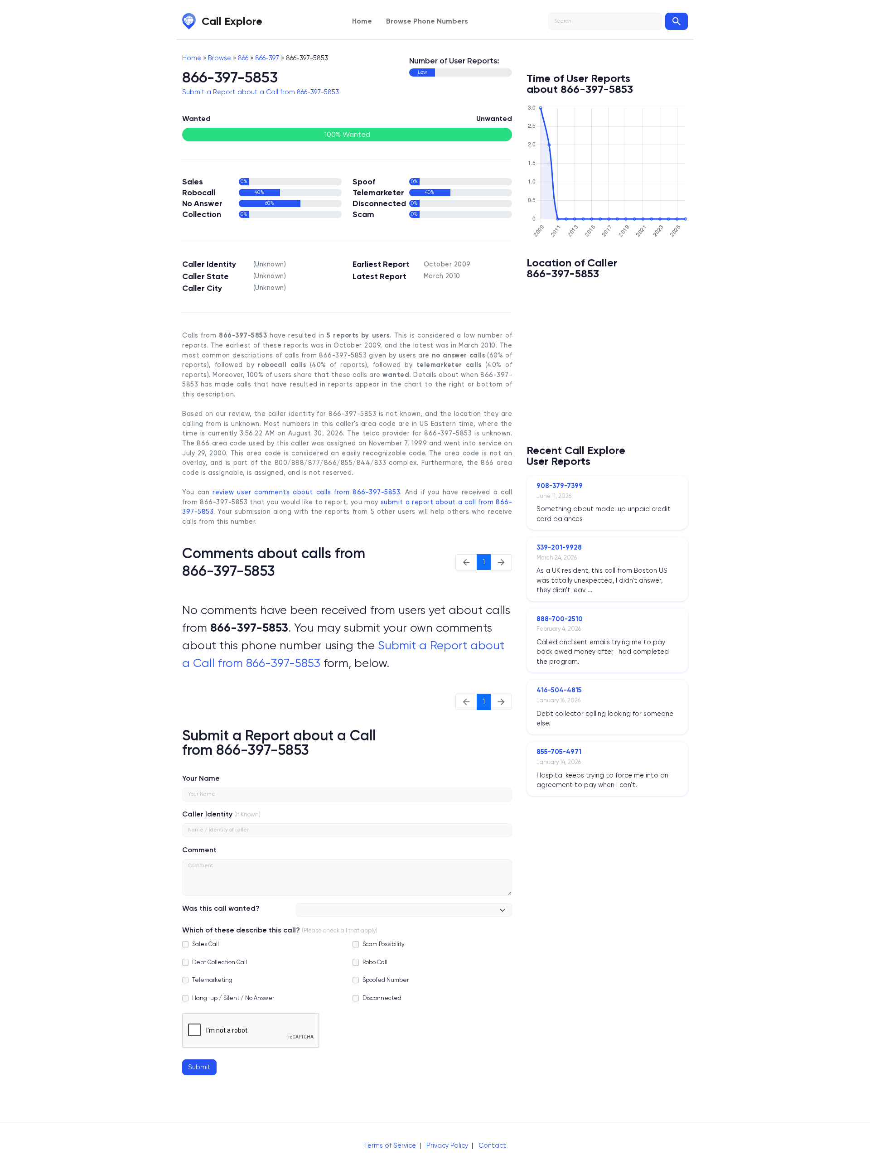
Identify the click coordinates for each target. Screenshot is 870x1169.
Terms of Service (390, 1145)
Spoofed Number (385, 979)
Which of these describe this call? (241, 930)
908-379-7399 (559, 486)
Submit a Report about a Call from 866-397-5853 (260, 92)
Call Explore (232, 21)
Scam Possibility (383, 944)
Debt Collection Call (219, 962)
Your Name (201, 778)
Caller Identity (207, 814)
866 (243, 58)
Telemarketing (212, 979)
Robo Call (374, 962)
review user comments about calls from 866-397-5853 (306, 492)
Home (362, 21)
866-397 (267, 58)
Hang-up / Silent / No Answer (233, 998)
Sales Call (205, 944)
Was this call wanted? (221, 908)
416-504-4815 (559, 690)
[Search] (676, 21)
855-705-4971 (558, 752)
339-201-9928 (559, 547)
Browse (219, 58)
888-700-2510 (559, 619)
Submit (199, 1067)
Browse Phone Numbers (427, 21)
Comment (199, 849)
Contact (492, 1145)
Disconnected (381, 998)
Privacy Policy (447, 1145)
